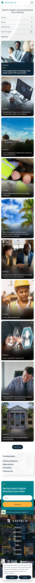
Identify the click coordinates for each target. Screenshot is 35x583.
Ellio (18, 545)
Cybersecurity (8, 471)
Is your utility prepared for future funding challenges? (16, 194)
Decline (25, 577)
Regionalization (8, 464)
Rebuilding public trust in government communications (15, 438)
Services (17, 536)
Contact (18, 553)
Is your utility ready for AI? (11, 317)
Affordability (7, 467)
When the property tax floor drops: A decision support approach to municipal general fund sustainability (16, 234)
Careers (17, 549)
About (17, 527)
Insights (17, 540)
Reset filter (4, 37)
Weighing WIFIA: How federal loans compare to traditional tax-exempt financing (17, 398)
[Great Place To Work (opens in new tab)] (3, 562)
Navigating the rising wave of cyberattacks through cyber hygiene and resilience (17, 113)
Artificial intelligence (10, 461)
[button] (32, 2)
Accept (12, 577)
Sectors (17, 531)
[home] (8, 2)
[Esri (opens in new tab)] (27, 561)
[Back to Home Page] (17, 521)
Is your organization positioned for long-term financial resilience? (17, 154)
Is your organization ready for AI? (13, 358)
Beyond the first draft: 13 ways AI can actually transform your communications (17, 276)
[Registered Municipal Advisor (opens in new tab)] (12, 561)
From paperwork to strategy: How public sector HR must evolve (17, 72)
